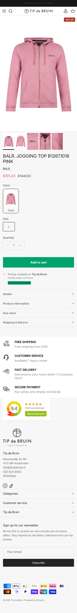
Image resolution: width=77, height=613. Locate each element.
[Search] (12, 11)
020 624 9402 (12, 471)
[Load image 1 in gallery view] (38, 73)
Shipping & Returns (15, 322)
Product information (16, 303)
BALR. (6, 168)
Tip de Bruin (17, 600)
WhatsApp (9, 475)
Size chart (9, 313)
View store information (19, 282)
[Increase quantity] (21, 245)
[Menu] (4, 11)
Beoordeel (35, 413)
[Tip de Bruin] (38, 11)
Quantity (8, 237)
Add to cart (38, 262)
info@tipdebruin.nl (14, 467)
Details (7, 294)
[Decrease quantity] (6, 245)
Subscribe (38, 562)
